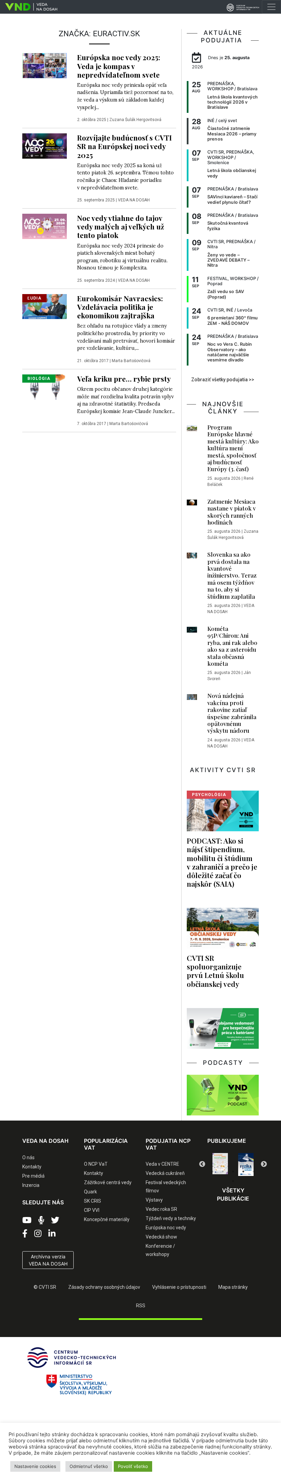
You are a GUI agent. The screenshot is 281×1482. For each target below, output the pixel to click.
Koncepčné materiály (107, 1219)
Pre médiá (33, 1176)
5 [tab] (253, 1171)
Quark (90, 1191)
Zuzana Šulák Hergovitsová (135, 119)
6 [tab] (233, 1181)
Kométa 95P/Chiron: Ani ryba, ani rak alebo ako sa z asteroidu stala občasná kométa (232, 646)
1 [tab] (212, 1171)
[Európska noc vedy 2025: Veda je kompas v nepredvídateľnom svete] (44, 65)
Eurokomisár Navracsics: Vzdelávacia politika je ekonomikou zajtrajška (120, 306)
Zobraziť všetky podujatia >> (222, 379)
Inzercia (30, 1185)
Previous (202, 1164)
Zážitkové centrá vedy (108, 1182)
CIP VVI (91, 1210)
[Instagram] (37, 1234)
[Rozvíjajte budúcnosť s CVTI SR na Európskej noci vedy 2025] (44, 145)
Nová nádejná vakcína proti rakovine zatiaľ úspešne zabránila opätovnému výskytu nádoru (231, 713)
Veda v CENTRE (162, 1164)
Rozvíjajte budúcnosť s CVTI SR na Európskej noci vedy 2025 (124, 146)
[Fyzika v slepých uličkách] (221, 1164)
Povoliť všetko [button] (133, 1466)
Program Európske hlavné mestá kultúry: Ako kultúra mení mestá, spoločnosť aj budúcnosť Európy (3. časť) (233, 448)
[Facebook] (24, 1234)
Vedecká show (161, 1237)
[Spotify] (41, 1220)
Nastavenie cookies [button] (35, 1466)
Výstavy (154, 1200)
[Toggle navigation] (271, 7)
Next (263, 1164)
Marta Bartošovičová (131, 360)
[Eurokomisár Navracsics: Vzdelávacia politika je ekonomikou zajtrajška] (44, 306)
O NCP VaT (96, 1164)
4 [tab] (243, 1171)
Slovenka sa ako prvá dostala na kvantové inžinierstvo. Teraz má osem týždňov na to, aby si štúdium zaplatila (232, 575)
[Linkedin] (52, 1234)
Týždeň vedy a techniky (171, 1218)
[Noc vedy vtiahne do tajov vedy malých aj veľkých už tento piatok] (44, 225)
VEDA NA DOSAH (134, 200)
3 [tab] (233, 1171)
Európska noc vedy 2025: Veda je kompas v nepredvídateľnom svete (118, 65)
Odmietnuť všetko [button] (89, 1466)
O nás (28, 1157)
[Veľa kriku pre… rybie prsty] (44, 386)
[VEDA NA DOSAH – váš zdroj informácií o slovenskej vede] (28, 7)
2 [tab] (222, 1171)
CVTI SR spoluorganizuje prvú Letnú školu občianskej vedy (215, 970)
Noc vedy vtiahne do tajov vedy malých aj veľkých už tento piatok (120, 226)
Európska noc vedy (166, 1227)
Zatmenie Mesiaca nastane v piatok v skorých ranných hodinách (231, 512)
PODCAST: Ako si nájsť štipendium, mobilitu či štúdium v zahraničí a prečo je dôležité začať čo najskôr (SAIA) (222, 862)
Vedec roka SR (161, 1209)
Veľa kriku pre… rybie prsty (124, 378)
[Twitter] (55, 1220)
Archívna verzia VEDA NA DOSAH (48, 1260)
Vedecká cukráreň (165, 1173)
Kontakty (31, 1166)
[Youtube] (27, 1220)
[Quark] (246, 1164)
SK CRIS (92, 1201)
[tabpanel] (221, 1164)
